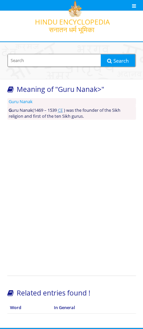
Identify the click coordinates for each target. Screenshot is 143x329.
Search (121, 60)
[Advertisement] (71, 197)
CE (60, 110)
